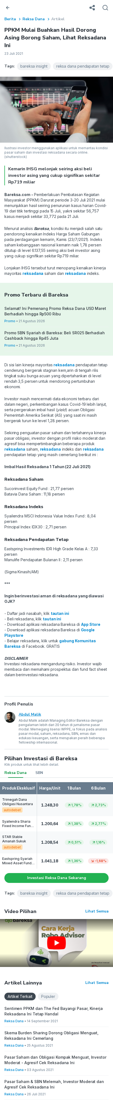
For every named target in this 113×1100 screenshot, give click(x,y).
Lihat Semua (97, 911)
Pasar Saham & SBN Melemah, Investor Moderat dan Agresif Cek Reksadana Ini (54, 1084)
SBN (39, 772)
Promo (9, 321)
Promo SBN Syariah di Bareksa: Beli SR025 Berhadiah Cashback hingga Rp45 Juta (54, 335)
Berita (10, 19)
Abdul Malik (30, 714)
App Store (90, 624)
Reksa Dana (33, 19)
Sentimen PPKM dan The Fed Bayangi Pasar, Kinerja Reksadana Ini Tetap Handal (53, 1011)
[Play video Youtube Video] (56, 943)
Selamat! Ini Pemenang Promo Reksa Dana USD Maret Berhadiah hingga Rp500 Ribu (55, 311)
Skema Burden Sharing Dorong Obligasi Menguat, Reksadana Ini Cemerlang (51, 1035)
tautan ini (60, 613)
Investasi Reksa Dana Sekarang (56, 877)
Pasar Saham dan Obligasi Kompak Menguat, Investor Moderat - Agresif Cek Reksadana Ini (55, 1060)
